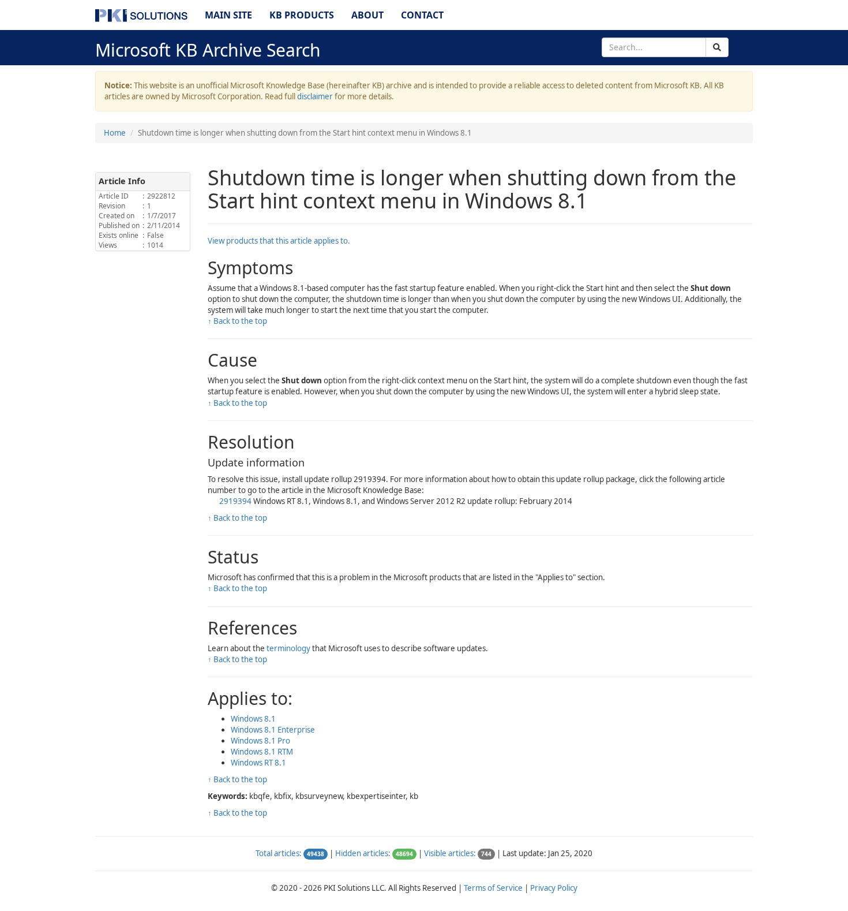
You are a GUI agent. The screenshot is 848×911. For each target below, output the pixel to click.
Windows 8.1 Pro (260, 740)
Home (115, 133)
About (367, 15)
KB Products (301, 15)
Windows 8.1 (253, 719)
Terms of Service (493, 888)
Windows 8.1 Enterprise (273, 730)
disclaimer (315, 96)
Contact (422, 15)
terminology (289, 648)
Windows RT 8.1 (258, 762)
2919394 (236, 501)
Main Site (228, 15)
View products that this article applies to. (279, 241)
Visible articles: (450, 853)
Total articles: (279, 853)
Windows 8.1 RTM (262, 751)
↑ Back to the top (237, 321)
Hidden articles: (363, 853)
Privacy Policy (553, 888)
